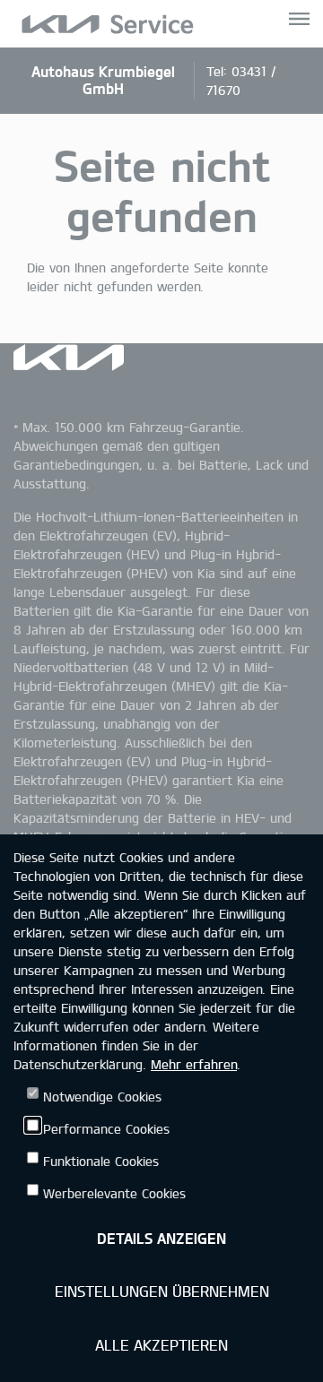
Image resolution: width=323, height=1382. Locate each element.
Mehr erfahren (194, 1064)
